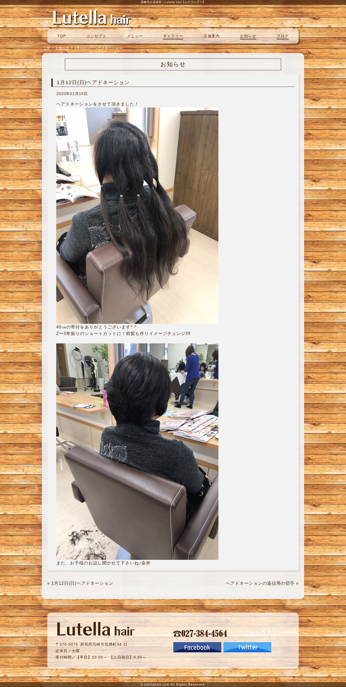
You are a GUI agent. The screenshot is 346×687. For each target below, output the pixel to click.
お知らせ (248, 36)
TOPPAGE (91, 17)
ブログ (283, 36)
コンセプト (96, 36)
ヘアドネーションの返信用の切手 (260, 583)
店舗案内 (212, 36)
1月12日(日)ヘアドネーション (82, 583)
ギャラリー (173, 36)
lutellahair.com (156, 684)
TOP (61, 36)
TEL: (200, 633)
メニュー (135, 36)
